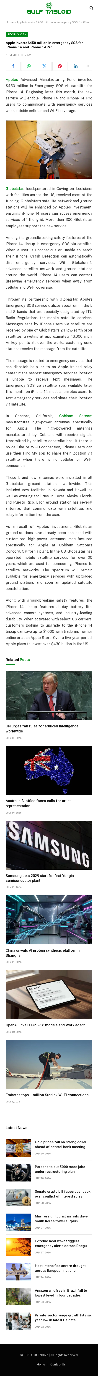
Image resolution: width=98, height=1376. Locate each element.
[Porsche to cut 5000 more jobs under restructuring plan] (18, 1172)
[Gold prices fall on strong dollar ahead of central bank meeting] (18, 1148)
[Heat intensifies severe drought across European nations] (18, 1271)
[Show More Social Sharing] (88, 66)
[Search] (91, 8)
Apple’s (12, 79)
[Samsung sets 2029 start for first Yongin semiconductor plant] (49, 845)
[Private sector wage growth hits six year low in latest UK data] (18, 1321)
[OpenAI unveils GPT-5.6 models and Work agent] (49, 994)
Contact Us (58, 1364)
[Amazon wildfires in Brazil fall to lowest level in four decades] (18, 1296)
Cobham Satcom (76, 416)
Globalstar (14, 188)
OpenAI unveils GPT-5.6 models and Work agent (45, 1025)
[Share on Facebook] (13, 66)
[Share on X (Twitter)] (44, 66)
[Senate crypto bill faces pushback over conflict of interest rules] (18, 1197)
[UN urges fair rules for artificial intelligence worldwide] (49, 695)
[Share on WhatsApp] (28, 66)
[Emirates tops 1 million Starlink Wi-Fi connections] (49, 1064)
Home (10, 22)
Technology (17, 34)
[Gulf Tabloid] (49, 8)
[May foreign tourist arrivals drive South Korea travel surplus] (18, 1222)
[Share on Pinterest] (59, 66)
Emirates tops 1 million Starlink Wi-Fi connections (47, 1095)
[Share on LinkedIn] (75, 66)
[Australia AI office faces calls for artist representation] (49, 770)
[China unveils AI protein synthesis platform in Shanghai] (49, 919)
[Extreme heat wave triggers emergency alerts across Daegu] (18, 1247)
